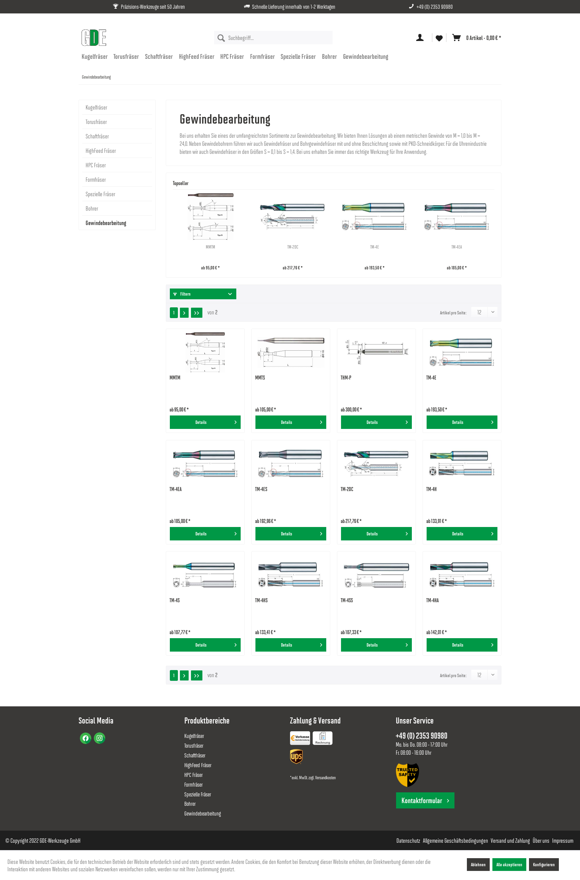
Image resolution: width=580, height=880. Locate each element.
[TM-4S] (205, 575)
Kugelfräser (96, 107)
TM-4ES (261, 489)
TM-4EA (456, 247)
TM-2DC (292, 247)
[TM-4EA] (457, 216)
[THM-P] (376, 352)
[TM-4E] (375, 216)
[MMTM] (210, 216)
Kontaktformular (421, 800)
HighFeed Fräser (101, 150)
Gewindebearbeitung (106, 222)
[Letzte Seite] (197, 312)
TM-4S (175, 600)
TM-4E (374, 247)
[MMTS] (291, 352)
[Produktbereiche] (300, 739)
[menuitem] (273, 37)
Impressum (562, 840)
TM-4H (431, 489)
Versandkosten (325, 777)
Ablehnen (478, 864)
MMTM (210, 247)
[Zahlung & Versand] (297, 758)
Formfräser (96, 179)
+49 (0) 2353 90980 (435, 6)
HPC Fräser (96, 165)
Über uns (541, 840)
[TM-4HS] (291, 575)
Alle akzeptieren (509, 864)
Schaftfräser (97, 136)
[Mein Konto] (421, 37)
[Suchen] (221, 37)
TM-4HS (261, 600)
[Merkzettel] (439, 37)
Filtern (185, 294)
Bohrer (92, 208)
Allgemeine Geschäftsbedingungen (455, 840)
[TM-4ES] (291, 464)
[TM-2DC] (293, 216)
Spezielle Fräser (100, 193)
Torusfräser (96, 121)
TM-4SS (347, 600)
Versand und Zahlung (510, 840)
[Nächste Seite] (184, 312)
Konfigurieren (544, 864)
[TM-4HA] (462, 575)
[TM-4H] (462, 464)
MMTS (260, 377)
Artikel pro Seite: (453, 312)
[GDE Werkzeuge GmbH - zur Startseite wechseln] (93, 37)
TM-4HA (432, 600)
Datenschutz (408, 840)
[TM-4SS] (376, 575)
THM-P (346, 377)
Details (200, 422)
